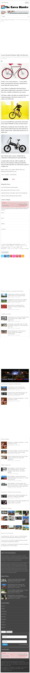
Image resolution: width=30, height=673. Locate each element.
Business (3, 606)
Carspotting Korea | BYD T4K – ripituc (9, 536)
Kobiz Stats (3, 619)
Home (2, 19)
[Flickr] (14, 256)
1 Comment (18, 487)
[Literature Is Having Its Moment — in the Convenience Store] (4, 401)
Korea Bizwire (17, 57)
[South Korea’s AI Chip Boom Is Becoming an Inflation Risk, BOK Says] (4, 518)
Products (3, 622)
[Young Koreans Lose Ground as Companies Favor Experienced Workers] (25, 513)
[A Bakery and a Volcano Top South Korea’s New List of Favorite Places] (4, 295)
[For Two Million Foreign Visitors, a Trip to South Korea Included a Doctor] (18, 513)
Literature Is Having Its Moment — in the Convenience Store (18, 399)
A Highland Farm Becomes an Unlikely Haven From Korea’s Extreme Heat (17, 300)
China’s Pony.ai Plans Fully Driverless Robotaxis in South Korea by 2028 (17, 580)
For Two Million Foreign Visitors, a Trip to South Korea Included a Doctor (18, 590)
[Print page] (15, 61)
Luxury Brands (13, 174)
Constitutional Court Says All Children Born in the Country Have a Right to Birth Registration (18, 318)
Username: (4, 634)
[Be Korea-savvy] (15, 7)
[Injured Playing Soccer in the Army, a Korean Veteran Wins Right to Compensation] (4, 331)
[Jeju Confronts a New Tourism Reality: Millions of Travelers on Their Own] (25, 527)
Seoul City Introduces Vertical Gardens (9, 187)
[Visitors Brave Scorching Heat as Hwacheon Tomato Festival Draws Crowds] (4, 306)
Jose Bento (3, 544)
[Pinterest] (20, 256)
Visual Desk (6, 19)
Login (3, 631)
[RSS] (23, 256)
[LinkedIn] (8, 256)
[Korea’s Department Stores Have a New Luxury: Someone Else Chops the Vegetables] (4, 457)
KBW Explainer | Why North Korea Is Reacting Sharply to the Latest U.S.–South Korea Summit (18, 478)
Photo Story (12, 19)
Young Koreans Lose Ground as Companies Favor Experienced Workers (17, 596)
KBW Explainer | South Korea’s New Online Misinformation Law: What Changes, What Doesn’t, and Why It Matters (17, 470)
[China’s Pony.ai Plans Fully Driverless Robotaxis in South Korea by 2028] (4, 512)
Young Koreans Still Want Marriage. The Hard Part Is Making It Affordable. (17, 393)
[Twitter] (2, 256)
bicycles (7, 174)
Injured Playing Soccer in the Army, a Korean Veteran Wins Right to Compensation (17, 332)
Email (2, 218)
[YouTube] (17, 256)
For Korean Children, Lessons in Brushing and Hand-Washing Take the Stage (18, 451)
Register (9, 631)
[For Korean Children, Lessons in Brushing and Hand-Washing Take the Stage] (4, 452)
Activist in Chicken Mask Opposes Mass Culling (11, 195)
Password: (4, 639)
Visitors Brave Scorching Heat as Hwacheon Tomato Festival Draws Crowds (16, 307)
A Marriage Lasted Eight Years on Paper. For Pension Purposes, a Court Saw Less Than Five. (18, 325)
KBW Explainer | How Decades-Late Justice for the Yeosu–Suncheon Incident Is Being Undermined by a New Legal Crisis (18, 485)
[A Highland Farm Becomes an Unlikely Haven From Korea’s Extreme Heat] (4, 300)
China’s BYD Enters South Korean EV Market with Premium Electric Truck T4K (14, 537)
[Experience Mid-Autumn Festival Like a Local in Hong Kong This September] (4, 527)
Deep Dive (3, 616)
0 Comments (17, 297)
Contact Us (3, 624)
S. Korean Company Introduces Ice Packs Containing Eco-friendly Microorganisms (14, 541)
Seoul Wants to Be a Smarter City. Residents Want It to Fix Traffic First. (17, 387)
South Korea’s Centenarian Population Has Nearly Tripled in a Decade (18, 501)
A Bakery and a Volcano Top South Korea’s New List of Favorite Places (16, 295)
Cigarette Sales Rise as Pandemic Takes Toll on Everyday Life (14, 193)
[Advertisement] (15, 38)
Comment (3, 229)
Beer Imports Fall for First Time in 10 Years (10, 190)
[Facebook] (5, 256)
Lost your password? (23, 644)
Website (3, 223)
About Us (3, 627)
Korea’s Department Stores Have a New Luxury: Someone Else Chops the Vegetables (18, 458)
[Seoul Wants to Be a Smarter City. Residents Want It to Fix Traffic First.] (4, 388)
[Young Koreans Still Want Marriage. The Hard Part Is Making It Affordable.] (4, 393)
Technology (3, 611)
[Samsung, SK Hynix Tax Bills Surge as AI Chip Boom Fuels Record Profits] (11, 518)
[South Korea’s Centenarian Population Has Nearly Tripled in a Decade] (4, 502)
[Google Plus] (11, 256)
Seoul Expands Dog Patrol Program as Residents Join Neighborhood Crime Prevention (14, 545)
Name (3, 212)
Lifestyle (3, 608)
